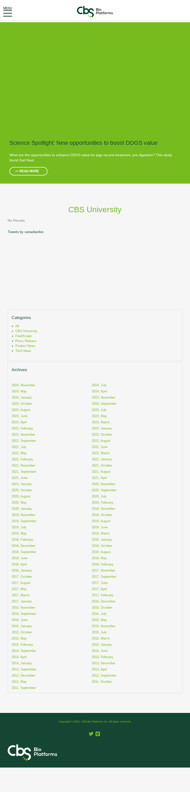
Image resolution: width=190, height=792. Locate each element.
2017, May (19, 589)
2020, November (103, 484)
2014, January (22, 663)
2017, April (99, 589)
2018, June (19, 558)
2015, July (99, 632)
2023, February (22, 428)
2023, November (103, 397)
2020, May (19, 502)
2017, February (102, 595)
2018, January (22, 570)
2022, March (101, 453)
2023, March (101, 422)
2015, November (103, 626)
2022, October (102, 434)
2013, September (24, 669)
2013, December (103, 663)
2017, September (104, 576)
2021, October (102, 465)
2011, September (24, 688)
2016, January (22, 626)
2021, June (19, 478)
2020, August (21, 496)
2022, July (19, 447)
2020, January (22, 509)
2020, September (104, 490)
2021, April (99, 478)
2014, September (24, 651)
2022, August (101, 441)
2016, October (102, 607)
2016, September (24, 614)
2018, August (101, 552)
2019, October (102, 515)
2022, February (22, 459)
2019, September (24, 521)
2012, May (19, 682)
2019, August (101, 521)
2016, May (99, 620)
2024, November (23, 385)
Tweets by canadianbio (26, 232)
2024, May (19, 391)
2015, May (19, 638)
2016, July (99, 614)
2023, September (104, 404)
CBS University (26, 331)
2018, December (23, 546)
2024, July (99, 385)
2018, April (19, 564)
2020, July (99, 496)
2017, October (22, 576)
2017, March (20, 595)
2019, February (22, 539)
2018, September (24, 552)
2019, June (100, 527)
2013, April (99, 669)
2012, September (104, 675)
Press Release (25, 341)
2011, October (102, 682)
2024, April (99, 391)
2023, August (21, 410)
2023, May (99, 416)
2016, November (23, 607)
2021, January (22, 484)
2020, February (102, 502)
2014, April (19, 657)
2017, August (21, 583)
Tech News (23, 351)
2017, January (22, 601)
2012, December (23, 675)
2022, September (24, 441)
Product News (25, 346)
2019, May (19, 533)
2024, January (22, 397)
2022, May (19, 453)
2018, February (102, 564)
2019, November (23, 515)
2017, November (103, 570)
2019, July (19, 527)
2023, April (19, 422)
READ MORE (29, 171)
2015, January (102, 644)
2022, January (102, 459)
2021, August (101, 471)
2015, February (22, 644)
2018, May (99, 558)
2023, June (19, 416)
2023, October (22, 404)
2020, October (22, 490)
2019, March (101, 533)
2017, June (100, 583)
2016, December (103, 601)
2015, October (22, 632)
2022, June (100, 447)
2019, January (102, 539)
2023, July (99, 410)
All (17, 326)
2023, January (102, 428)
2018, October (102, 546)
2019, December (103, 509)
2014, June (100, 651)
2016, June (19, 620)
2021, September (24, 471)
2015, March (101, 638)
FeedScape (23, 336)
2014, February (102, 657)
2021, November (23, 465)
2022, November (23, 434)
